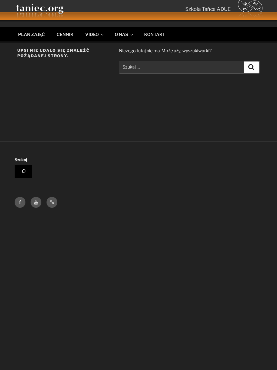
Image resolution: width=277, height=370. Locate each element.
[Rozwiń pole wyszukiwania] (23, 171)
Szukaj (21, 159)
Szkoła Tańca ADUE (208, 9)
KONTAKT (154, 34)
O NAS (121, 34)
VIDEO (92, 34)
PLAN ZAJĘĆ (31, 34)
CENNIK (65, 34)
